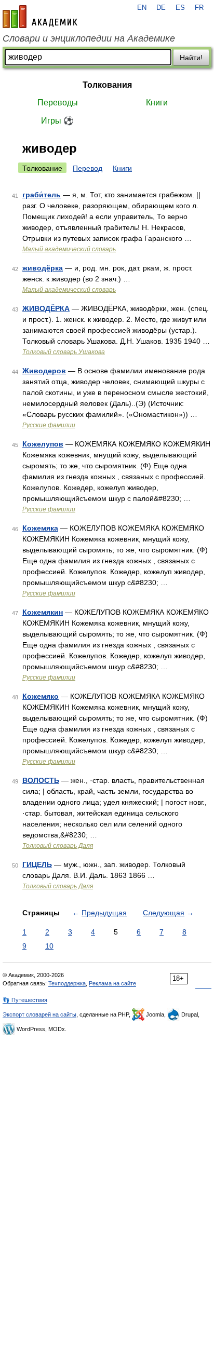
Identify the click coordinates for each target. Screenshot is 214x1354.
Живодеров (44, 371)
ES (180, 7)
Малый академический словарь (69, 249)
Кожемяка (40, 528)
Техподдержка (67, 983)
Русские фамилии (48, 425)
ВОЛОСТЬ (40, 780)
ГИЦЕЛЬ (37, 864)
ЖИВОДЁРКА (46, 308)
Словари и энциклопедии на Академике (89, 38)
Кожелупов (42, 444)
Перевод (87, 168)
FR (199, 7)
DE (161, 7)
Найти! (191, 57)
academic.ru (40, 16)
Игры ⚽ (57, 120)
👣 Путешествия (25, 1000)
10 (49, 946)
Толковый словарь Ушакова (63, 352)
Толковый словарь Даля (57, 845)
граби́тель (41, 195)
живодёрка (42, 268)
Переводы (57, 102)
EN (141, 7)
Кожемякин (42, 612)
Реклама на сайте (112, 983)
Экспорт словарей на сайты (39, 1014)
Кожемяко (40, 696)
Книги (157, 102)
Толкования (107, 84)
